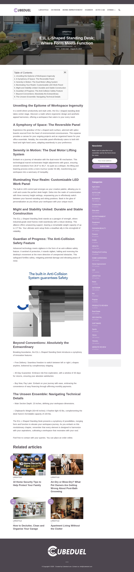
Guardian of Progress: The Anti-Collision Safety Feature (39, 91)
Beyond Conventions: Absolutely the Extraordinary (37, 94)
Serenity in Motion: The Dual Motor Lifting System (37, 82)
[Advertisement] (104, 103)
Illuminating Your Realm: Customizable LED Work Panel (39, 85)
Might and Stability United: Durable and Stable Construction (41, 88)
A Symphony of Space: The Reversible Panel (35, 79)
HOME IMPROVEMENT (72, 10)
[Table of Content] (65, 72)
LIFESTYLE (44, 10)
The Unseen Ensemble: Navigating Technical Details (38, 97)
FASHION (89, 10)
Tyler (57, 49)
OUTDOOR (55, 10)
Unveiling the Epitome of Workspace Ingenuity (35, 76)
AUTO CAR (100, 10)
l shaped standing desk (70, 111)
